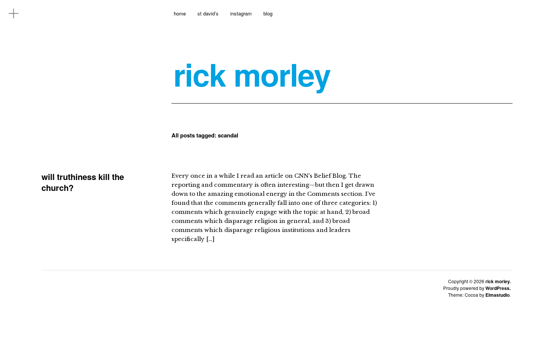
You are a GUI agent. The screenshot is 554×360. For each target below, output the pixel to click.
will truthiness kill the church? (82, 182)
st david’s (208, 13)
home (180, 13)
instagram (241, 13)
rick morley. (498, 281)
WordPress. (498, 288)
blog (267, 13)
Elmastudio (497, 294)
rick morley (252, 74)
